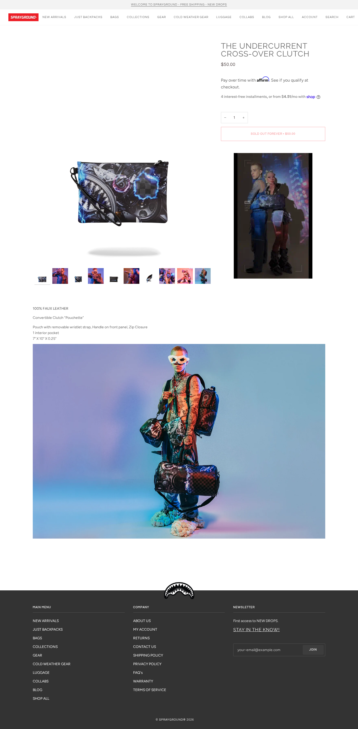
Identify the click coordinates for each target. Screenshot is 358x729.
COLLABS (40, 681)
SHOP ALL (41, 698)
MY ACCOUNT (145, 629)
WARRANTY (143, 681)
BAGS (37, 638)
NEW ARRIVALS (46, 621)
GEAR (37, 655)
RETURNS (141, 638)
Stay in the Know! (256, 629)
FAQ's (138, 672)
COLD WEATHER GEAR (51, 664)
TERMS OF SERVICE (149, 690)
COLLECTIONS (45, 647)
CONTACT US (144, 647)
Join (313, 649)
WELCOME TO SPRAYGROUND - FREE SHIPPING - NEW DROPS (179, 4)
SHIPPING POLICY (148, 655)
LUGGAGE (41, 672)
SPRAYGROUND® (172, 719)
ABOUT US (142, 621)
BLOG (37, 690)
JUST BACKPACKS (48, 629)
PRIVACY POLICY (147, 664)
